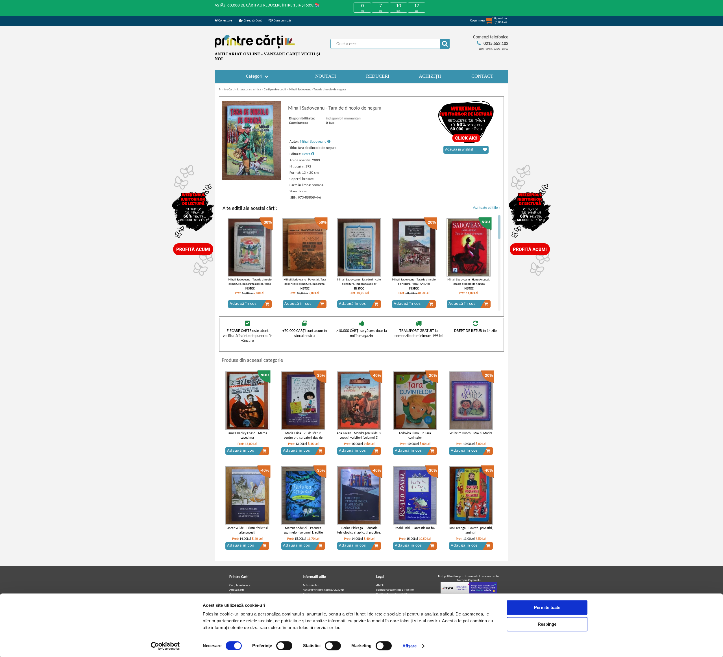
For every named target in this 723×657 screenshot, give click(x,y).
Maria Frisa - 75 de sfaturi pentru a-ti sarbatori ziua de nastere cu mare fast (303, 438)
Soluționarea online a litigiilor (395, 589)
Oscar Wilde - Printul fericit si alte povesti (247, 531)
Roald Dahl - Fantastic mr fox (415, 528)
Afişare (409, 645)
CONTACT (482, 76)
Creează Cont (252, 20)
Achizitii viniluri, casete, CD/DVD (323, 589)
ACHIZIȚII (430, 76)
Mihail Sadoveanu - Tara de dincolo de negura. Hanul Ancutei (414, 282)
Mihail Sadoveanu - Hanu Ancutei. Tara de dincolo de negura (468, 282)
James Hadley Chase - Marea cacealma (247, 436)
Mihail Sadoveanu (313, 141)
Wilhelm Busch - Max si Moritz (471, 433)
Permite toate (547, 607)
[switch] (284, 645)
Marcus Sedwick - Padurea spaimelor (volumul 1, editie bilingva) (303, 533)
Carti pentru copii (275, 89)
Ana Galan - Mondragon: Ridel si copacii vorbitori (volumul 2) (359, 436)
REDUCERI (377, 76)
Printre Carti (226, 89)
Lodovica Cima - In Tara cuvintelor (415, 436)
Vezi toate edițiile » (486, 208)
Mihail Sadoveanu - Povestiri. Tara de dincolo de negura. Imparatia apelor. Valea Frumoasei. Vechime (305, 284)
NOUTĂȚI (325, 76)
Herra (306, 154)
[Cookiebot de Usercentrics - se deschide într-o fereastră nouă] (165, 646)
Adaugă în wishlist (459, 149)
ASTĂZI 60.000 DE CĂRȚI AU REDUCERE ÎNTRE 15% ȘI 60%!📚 (267, 5)
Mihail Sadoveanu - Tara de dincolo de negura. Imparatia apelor (359, 282)
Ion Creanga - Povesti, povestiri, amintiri (471, 531)
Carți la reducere (239, 585)
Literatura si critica (249, 89)
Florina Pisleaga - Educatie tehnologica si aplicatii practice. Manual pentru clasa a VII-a (359, 533)
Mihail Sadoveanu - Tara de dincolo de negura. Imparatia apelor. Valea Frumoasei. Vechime (250, 284)
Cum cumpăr (282, 20)
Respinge (547, 624)
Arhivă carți (236, 589)
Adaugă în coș (243, 304)
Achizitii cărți (311, 585)
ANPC (380, 585)
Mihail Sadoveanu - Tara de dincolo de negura (317, 89)
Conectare (224, 20)
